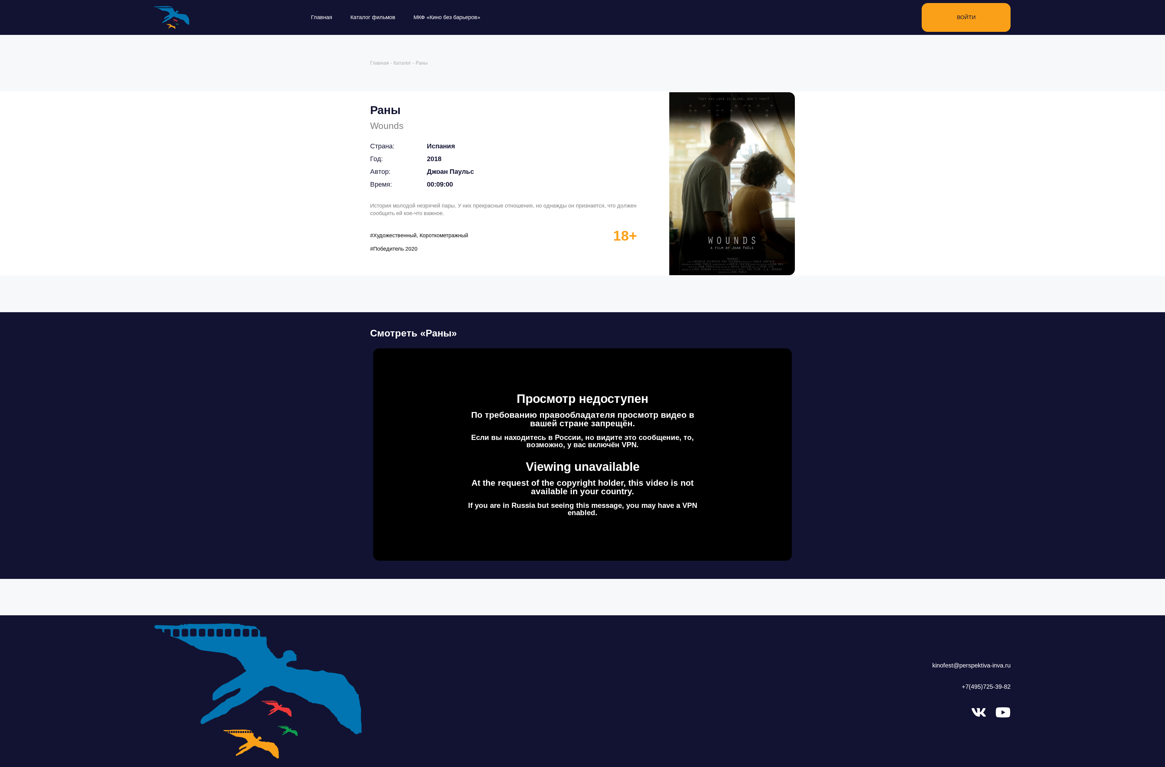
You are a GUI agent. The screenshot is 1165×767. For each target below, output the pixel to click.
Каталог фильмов (372, 17)
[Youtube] (1003, 712)
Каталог (402, 63)
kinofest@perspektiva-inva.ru (971, 665)
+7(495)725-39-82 (986, 686)
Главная (321, 17)
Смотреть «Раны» (413, 333)
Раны (385, 110)
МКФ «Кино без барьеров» (447, 17)
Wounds (387, 126)
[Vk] (978, 712)
